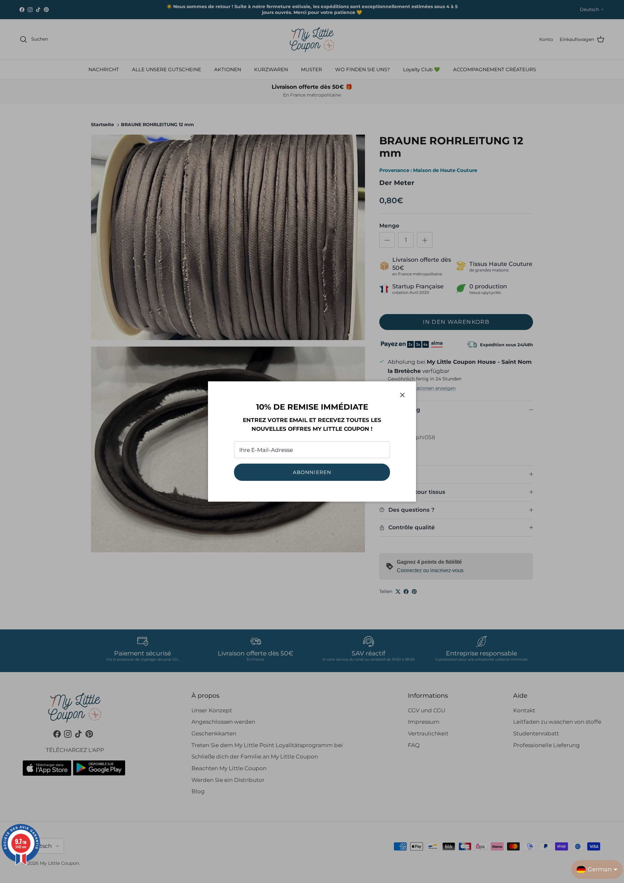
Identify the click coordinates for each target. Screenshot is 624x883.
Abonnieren (312, 472)
